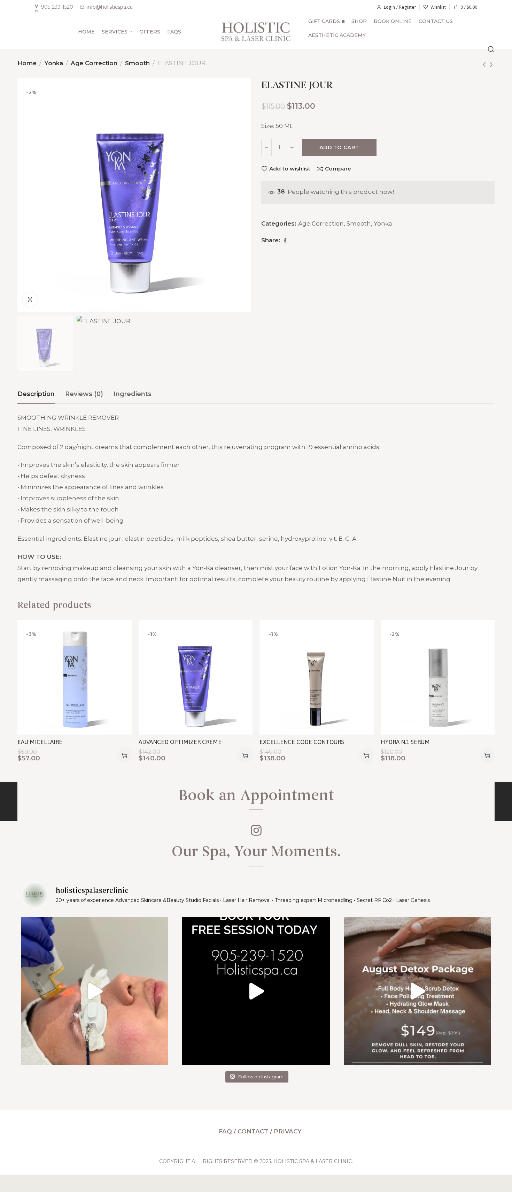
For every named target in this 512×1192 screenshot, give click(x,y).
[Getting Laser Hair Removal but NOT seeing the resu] (255, 991)
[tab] (36, 394)
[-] (266, 147)
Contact (253, 1131)
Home (27, 63)
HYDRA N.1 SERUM (405, 741)
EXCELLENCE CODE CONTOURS (301, 741)
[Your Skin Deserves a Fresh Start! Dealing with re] (94, 991)
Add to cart (339, 147)
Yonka (53, 63)
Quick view (119, 667)
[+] (292, 147)
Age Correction (94, 63)
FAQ (226, 1131)
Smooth (137, 63)
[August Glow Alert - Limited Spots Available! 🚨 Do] (417, 991)
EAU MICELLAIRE (39, 741)
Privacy (288, 1131)
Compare (338, 169)
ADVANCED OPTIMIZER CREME (180, 741)
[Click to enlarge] (30, 299)
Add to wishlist (289, 169)
